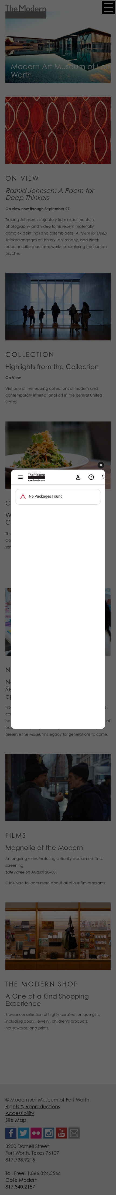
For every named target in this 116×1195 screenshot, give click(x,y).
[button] (101, 465)
